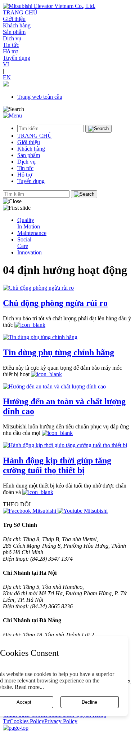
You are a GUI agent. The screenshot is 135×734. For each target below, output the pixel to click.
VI (6, 64)
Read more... (29, 687)
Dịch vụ (12, 38)
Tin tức (11, 45)
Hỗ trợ (10, 51)
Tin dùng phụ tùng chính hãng (58, 352)
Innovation (29, 252)
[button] (6, 84)
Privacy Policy (60, 721)
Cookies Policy (27, 721)
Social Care (24, 242)
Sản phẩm (14, 32)
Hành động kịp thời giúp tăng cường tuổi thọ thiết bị (57, 465)
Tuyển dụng (16, 58)
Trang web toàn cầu (39, 97)
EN (7, 77)
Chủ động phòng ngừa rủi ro (55, 303)
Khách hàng (17, 25)
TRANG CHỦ (20, 12)
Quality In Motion (28, 223)
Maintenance (31, 233)
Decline (89, 702)
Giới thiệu (14, 19)
